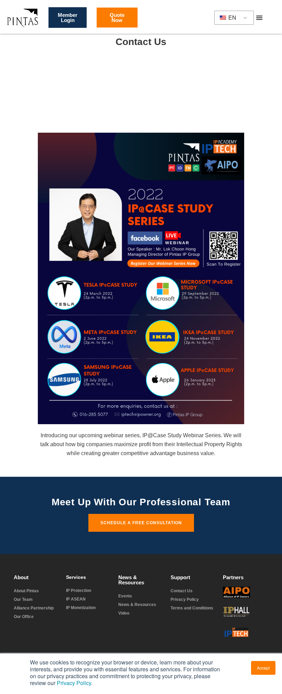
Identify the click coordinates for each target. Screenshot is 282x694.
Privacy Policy (74, 683)
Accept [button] (263, 668)
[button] (259, 17)
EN (231, 18)
